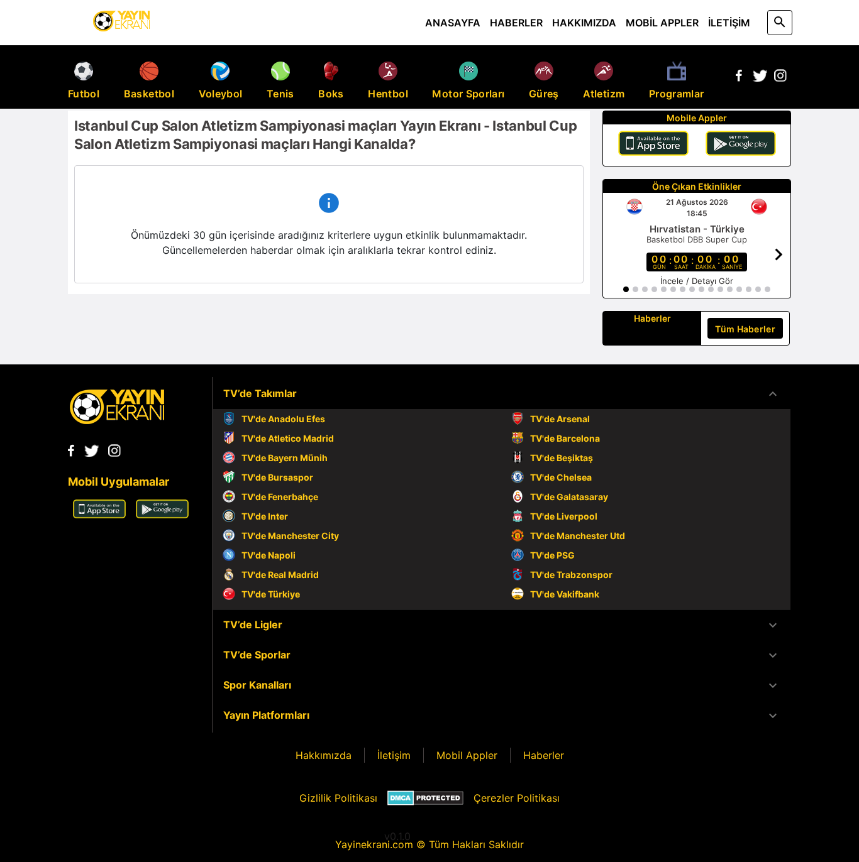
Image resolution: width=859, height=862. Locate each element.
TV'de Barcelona (565, 438)
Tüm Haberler (745, 329)
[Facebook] (739, 78)
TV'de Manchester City (290, 535)
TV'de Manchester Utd (577, 535)
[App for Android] (162, 514)
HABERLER (516, 22)
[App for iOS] (99, 514)
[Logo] (117, 420)
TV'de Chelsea (561, 477)
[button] (501, 394)
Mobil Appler (466, 755)
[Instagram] (780, 78)
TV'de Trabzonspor (571, 574)
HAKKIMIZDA (584, 22)
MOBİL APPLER (662, 22)
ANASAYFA (452, 22)
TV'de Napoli (268, 555)
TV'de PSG (552, 555)
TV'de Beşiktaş (561, 457)
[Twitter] (759, 78)
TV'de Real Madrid (280, 574)
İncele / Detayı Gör (696, 281)
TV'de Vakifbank (564, 594)
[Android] (741, 145)
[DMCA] (425, 798)
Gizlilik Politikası (338, 798)
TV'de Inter (264, 516)
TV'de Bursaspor (277, 477)
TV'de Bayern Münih (284, 457)
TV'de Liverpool (563, 516)
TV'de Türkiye (270, 594)
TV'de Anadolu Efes (283, 418)
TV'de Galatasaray (569, 496)
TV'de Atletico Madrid (287, 438)
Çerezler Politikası (517, 798)
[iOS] (653, 145)
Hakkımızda (324, 755)
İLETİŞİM (729, 22)
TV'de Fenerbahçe (279, 496)
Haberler (543, 755)
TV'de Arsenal (560, 418)
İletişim (394, 755)
